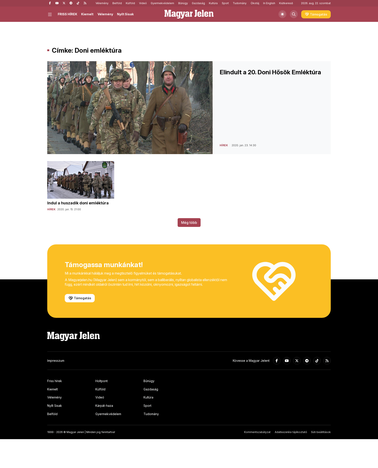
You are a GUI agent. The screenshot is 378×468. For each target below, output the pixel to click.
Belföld (117, 3)
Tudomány (240, 3)
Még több (189, 222)
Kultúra (213, 3)
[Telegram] (71, 3)
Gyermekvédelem (162, 3)
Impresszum (55, 360)
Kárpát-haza (104, 405)
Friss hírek (54, 381)
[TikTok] (77, 3)
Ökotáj (255, 3)
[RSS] (85, 3)
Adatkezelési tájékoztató (291, 432)
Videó (143, 3)
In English (269, 3)
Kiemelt (87, 14)
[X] (63, 3)
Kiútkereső (286, 3)
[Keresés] (294, 14)
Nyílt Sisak (125, 14)
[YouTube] (57, 3)
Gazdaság (198, 3)
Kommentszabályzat (257, 432)
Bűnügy (183, 3)
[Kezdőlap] (189, 14)
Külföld (130, 3)
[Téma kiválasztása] (282, 14)
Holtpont (101, 381)
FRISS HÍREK (67, 14)
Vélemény (102, 3)
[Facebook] (49, 3)
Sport (225, 3)
